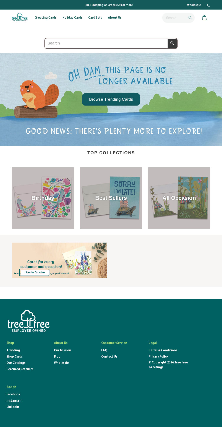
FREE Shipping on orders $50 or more (109, 5)
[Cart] (204, 18)
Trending (13, 350)
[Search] (172, 43)
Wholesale (194, 5)
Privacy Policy (158, 356)
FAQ (104, 350)
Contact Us (109, 356)
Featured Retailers (20, 369)
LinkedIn (13, 407)
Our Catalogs (16, 363)
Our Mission (62, 350)
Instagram (14, 400)
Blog (57, 356)
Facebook (13, 394)
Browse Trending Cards (111, 99)
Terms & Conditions (163, 350)
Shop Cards (15, 356)
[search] (178, 18)
